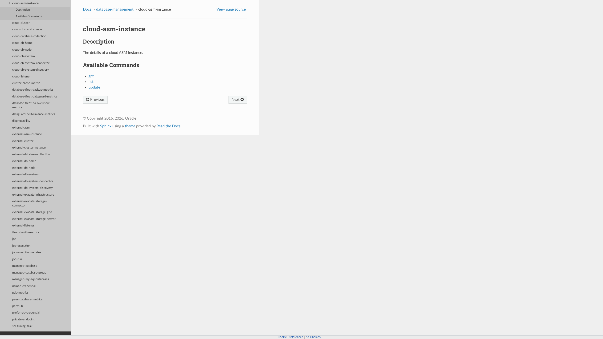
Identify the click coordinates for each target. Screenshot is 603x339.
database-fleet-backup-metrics (32, 89)
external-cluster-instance (29, 147)
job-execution (21, 245)
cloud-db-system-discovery (30, 69)
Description (23, 9)
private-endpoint (23, 319)
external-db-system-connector (32, 181)
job (14, 239)
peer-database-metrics (27, 299)
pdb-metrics (20, 292)
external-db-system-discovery (32, 188)
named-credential (24, 286)
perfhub (17, 306)
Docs (87, 9)
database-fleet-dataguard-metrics (34, 96)
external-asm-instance (27, 134)
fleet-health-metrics (25, 232)
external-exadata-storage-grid (32, 212)
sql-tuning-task (22, 326)
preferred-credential (26, 312)
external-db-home (24, 161)
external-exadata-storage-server (34, 219)
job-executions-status (26, 252)
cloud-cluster (21, 22)
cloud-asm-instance (25, 3)
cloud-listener (21, 76)
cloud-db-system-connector (30, 63)
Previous (97, 99)
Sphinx (105, 126)
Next (236, 99)
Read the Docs (168, 126)
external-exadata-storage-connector (29, 203)
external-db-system (25, 174)
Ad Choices (313, 337)
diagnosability (21, 120)
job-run (17, 259)
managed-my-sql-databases (30, 279)
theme (130, 126)
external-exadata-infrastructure (33, 194)
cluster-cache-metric (26, 83)
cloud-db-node (22, 49)
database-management (115, 9)
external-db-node (23, 168)
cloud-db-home (22, 42)
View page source (231, 9)
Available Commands (29, 16)
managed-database (24, 265)
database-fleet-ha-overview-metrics (31, 105)
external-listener (23, 225)
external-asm (21, 127)
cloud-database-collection (29, 36)
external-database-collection (31, 154)
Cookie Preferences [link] (290, 337)
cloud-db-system (23, 56)
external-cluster (22, 141)
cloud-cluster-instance (27, 29)
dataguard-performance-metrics (33, 114)
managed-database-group (29, 272)
